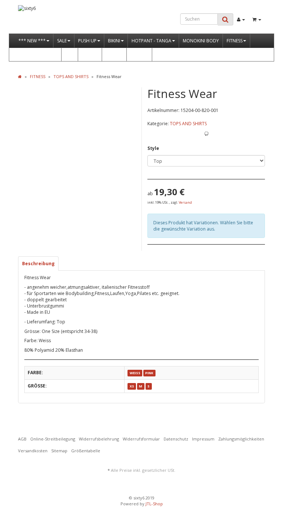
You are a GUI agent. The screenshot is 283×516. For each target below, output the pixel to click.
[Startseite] (20, 76)
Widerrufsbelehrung (99, 439)
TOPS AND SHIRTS (188, 123)
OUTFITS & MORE (36, 54)
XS (132, 386)
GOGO (137, 54)
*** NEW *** (32, 41)
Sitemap (59, 450)
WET (69, 54)
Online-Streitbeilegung (52, 439)
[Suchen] (225, 19)
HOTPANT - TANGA (151, 41)
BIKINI (114, 41)
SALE (62, 41)
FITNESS (234, 41)
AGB (22, 439)
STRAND (114, 54)
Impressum (203, 439)
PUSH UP (87, 41)
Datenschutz (176, 439)
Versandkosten (33, 450)
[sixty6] (55, 19)
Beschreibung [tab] (38, 263)
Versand (185, 202)
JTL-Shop (154, 503)
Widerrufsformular (141, 439)
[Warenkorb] (257, 19)
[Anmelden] (241, 19)
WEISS (135, 373)
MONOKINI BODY (201, 41)
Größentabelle (85, 450)
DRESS (88, 54)
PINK (149, 373)
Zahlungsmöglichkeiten (241, 439)
